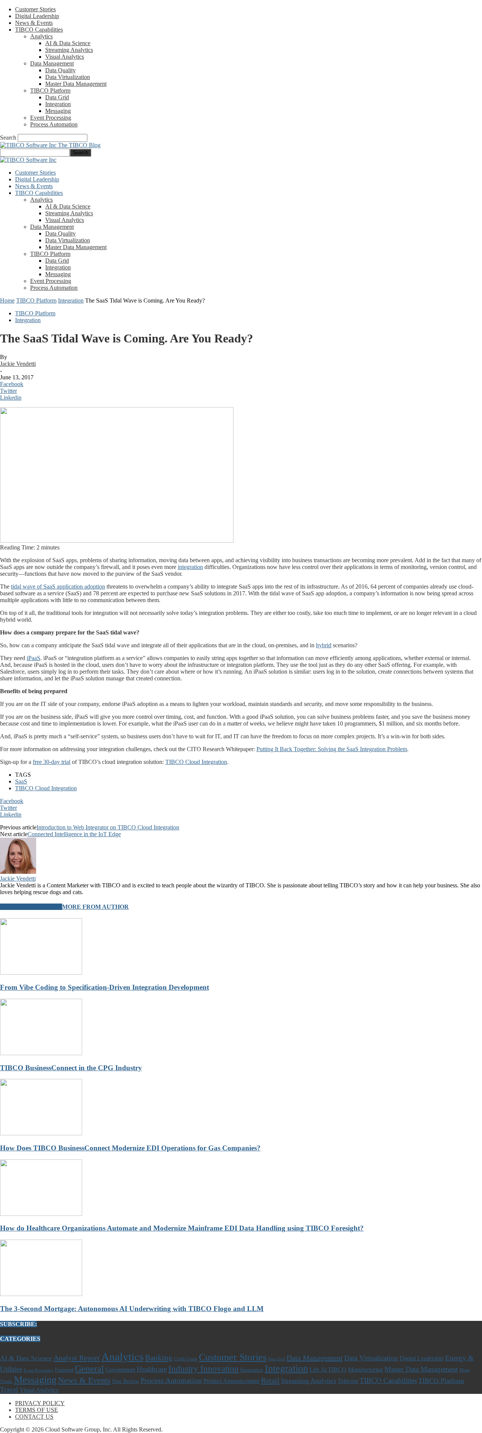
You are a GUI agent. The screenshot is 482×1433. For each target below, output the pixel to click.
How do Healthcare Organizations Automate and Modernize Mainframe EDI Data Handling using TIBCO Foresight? (182, 1228)
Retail (270, 1380)
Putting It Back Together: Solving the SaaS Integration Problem (331, 749)
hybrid (323, 645)
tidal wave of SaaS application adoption (58, 586)
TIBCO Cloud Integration (196, 762)
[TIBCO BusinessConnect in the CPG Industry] (41, 1053)
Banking (158, 1357)
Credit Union (185, 1359)
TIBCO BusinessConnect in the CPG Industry (71, 1068)
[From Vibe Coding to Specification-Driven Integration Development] (41, 972)
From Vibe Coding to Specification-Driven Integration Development (104, 987)
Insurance (251, 1370)
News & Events (34, 23)
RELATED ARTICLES (31, 907)
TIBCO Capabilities (39, 29)
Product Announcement (231, 1381)
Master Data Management (76, 84)
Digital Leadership (37, 16)
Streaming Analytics (69, 50)
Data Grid (57, 97)
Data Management (52, 63)
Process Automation (54, 124)
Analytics (41, 36)
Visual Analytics (64, 56)
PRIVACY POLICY (40, 1403)
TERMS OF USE (36, 1410)
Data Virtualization (67, 77)
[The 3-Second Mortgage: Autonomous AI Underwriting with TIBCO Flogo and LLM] (41, 1294)
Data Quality (60, 70)
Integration (58, 104)
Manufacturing (365, 1369)
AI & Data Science (67, 43)
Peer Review (125, 1381)
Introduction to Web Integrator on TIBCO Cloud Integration (108, 827)
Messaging (58, 111)
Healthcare (152, 1369)
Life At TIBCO (328, 1369)
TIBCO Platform (50, 90)
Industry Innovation (203, 1369)
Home (7, 300)
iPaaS (33, 658)
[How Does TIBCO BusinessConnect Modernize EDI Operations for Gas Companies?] (41, 1133)
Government (120, 1369)
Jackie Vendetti (18, 364)
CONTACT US (34, 1416)
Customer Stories (35, 9)
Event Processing (50, 117)
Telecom (348, 1381)
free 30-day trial (51, 762)
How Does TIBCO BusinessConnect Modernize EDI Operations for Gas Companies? (130, 1148)
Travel (9, 1389)
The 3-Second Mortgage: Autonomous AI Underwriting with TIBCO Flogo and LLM (132, 1309)
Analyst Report (76, 1358)
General (89, 1369)
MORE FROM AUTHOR (95, 907)
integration (190, 567)
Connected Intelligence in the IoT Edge (74, 834)
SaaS (21, 781)
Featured (64, 1370)
